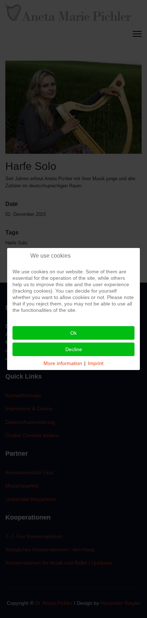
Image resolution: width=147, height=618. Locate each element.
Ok (73, 333)
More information (63, 363)
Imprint (95, 363)
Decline (73, 349)
